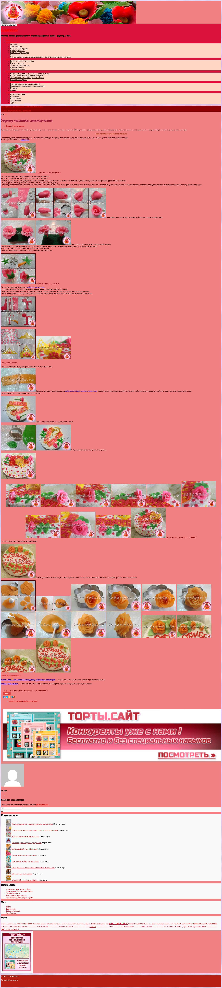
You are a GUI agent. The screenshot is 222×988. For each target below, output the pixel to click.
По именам (14, 96)
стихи (93, 926)
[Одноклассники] (9, 697)
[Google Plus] (14, 697)
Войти (8, 907)
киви (79, 923)
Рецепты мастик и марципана (22, 61)
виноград (64, 923)
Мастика (13, 44)
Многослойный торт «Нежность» (25, 849)
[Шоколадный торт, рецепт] (8, 874)
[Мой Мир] (12, 697)
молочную (25, 140)
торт (111, 926)
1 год (14, 923)
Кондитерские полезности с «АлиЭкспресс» (27, 86)
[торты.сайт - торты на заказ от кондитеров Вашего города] (16, 971)
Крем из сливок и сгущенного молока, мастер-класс (32, 824)
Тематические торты (27, 78)
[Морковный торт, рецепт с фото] (8, 880)
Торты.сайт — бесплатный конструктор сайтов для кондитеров (28, 680)
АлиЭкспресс (22, 923)
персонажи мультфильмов (11, 926)
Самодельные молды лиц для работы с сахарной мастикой (35, 830)
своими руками (42, 926)
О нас (8, 40)
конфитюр (87, 923)
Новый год (44, 923)
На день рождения (29, 73)
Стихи (8, 92)
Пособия (13, 88)
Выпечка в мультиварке (19, 53)
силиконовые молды (66, 926)
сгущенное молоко (54, 926)
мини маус (148, 923)
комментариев (13, 911)
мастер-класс (118, 923)
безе (55, 923)
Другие (13, 103)
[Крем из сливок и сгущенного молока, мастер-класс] (8, 824)
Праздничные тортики (19, 49)
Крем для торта (34, 923)
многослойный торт (157, 923)
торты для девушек (158, 926)
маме (107, 923)
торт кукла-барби (118, 926)
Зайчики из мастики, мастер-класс (25, 836)
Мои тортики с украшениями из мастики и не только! (22, 107)
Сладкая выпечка (17, 55)
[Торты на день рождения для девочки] (8, 843)
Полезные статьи (12, 82)
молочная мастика (168, 923)
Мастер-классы (11, 42)
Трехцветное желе (13, 893)
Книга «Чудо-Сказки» (10, 684)
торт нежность (147, 926)
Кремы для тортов (17, 51)
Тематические (15, 101)
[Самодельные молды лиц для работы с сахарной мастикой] (8, 830)
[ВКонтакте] (4, 697)
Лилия (8, 126)
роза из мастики (32, 926)
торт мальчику (129, 926)
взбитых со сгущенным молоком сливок (81, 391)
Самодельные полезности (40, 57)
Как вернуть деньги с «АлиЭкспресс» (25, 84)
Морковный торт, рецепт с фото (24, 880)
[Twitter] (7, 697)
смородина (82, 926)
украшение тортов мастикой (194, 926)
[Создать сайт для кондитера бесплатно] (112, 761)
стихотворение (100, 926)
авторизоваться (42, 804)
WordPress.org (11, 913)
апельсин (50, 923)
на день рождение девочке (187, 923)
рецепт (25, 926)
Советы (13, 90)
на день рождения (208, 923)
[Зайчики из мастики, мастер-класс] (8, 836)
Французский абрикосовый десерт (19, 891)
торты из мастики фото (173, 926)
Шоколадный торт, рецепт (22, 874)
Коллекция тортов (13, 71)
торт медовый (138, 926)
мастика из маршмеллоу (136, 923)
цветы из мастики (30, 701)
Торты (19, 65)
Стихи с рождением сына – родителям (16, 110)
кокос (82, 923)
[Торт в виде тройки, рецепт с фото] (8, 861)
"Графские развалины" (7, 923)
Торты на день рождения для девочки (26, 843)
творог (107, 926)
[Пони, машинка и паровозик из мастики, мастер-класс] (8, 868)
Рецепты (9, 59)
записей (11, 909)
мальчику (102, 923)
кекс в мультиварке (72, 923)
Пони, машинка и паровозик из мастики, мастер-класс (33, 868)
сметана (76, 926)
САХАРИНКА (9, 30)
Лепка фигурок (16, 46)
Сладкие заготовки (17, 69)
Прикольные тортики (18, 80)
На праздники (26, 76)
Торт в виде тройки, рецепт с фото (25, 861)
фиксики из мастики (212, 926)
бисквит (59, 923)
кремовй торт (95, 923)
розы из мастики (15, 701)
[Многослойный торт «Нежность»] (8, 849)
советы (87, 926)
